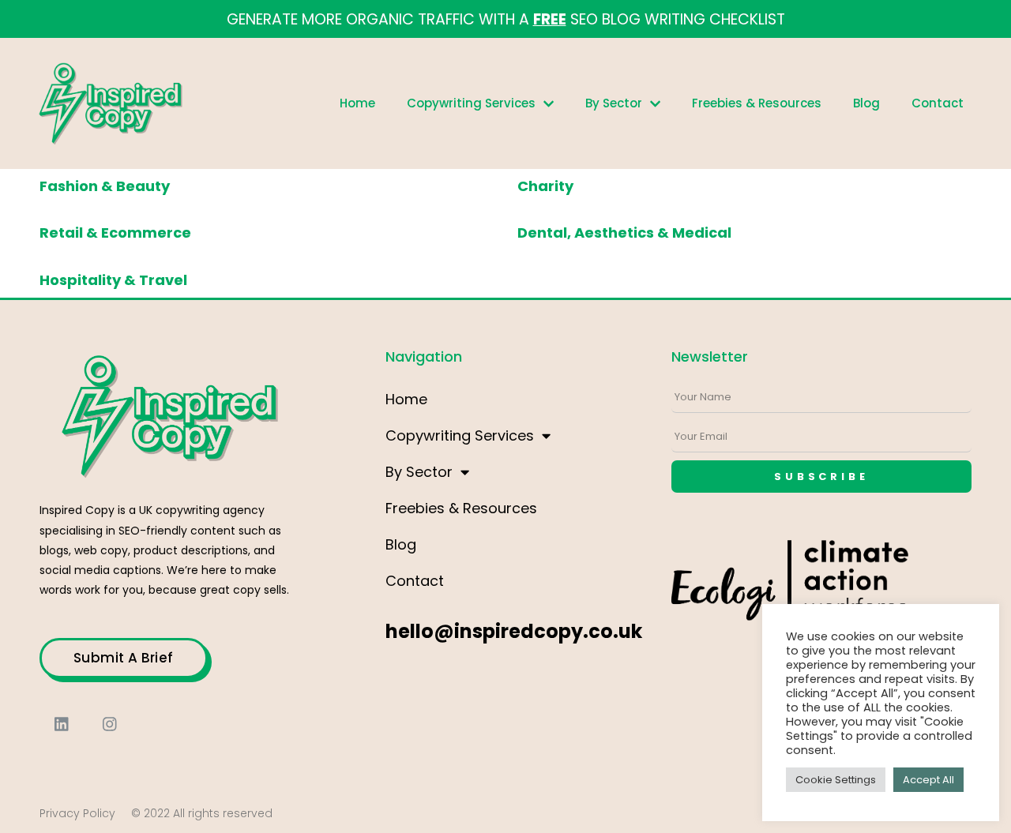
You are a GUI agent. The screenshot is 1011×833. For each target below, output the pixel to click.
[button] (123, 658)
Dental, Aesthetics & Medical (624, 232)
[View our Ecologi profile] (789, 594)
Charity (545, 186)
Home (357, 103)
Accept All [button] (928, 779)
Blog (866, 103)
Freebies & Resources (756, 103)
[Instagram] (110, 724)
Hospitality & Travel (113, 280)
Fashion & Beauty (104, 186)
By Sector (613, 103)
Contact (937, 103)
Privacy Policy (77, 813)
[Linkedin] (61, 724)
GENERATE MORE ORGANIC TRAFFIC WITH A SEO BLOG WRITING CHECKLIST (506, 19)
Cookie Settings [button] (835, 779)
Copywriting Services (471, 103)
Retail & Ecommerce (115, 232)
